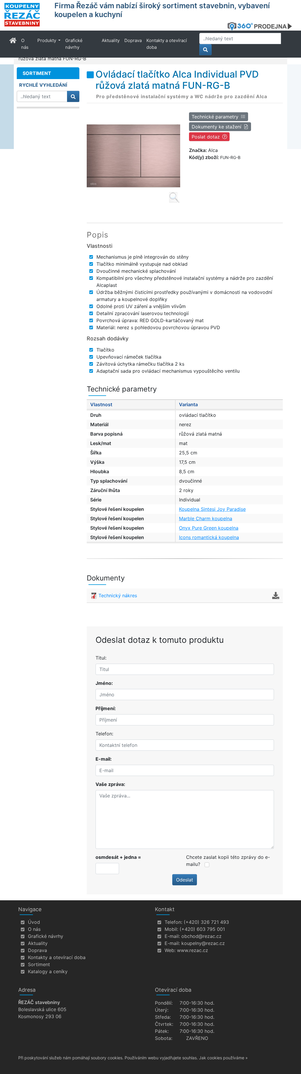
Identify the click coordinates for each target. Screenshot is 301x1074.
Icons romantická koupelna (209, 537)
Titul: (101, 658)
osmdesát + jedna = (118, 857)
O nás (25, 44)
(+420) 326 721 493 (206, 922)
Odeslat (184, 880)
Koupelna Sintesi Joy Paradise (212, 509)
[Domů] (25, 14)
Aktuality (111, 40)
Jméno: (104, 683)
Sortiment (39, 964)
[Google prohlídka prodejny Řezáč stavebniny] (262, 26)
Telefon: (104, 734)
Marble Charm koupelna (205, 518)
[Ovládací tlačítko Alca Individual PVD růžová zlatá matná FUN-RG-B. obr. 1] (133, 156)
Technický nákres (117, 595)
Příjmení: (106, 708)
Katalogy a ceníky (48, 971)
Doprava (133, 40)
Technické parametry (215, 117)
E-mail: (104, 759)
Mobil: (171, 929)
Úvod (34, 922)
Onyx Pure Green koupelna (208, 528)
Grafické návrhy (74, 44)
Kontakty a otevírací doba (166, 44)
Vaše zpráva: (110, 784)
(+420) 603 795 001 (202, 929)
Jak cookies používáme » (223, 1057)
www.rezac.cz (192, 950)
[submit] (205, 49)
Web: (170, 950)
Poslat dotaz (206, 137)
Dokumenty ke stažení (216, 127)
